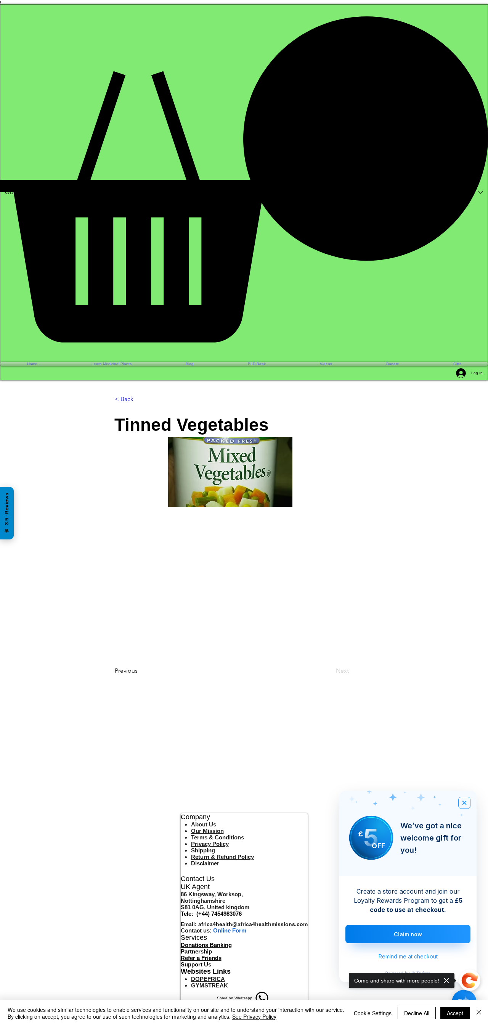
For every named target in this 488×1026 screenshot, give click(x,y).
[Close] (478, 1013)
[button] (244, 179)
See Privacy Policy (254, 1016)
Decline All (416, 1013)
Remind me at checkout (408, 956)
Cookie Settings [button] (373, 1013)
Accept (455, 1013)
